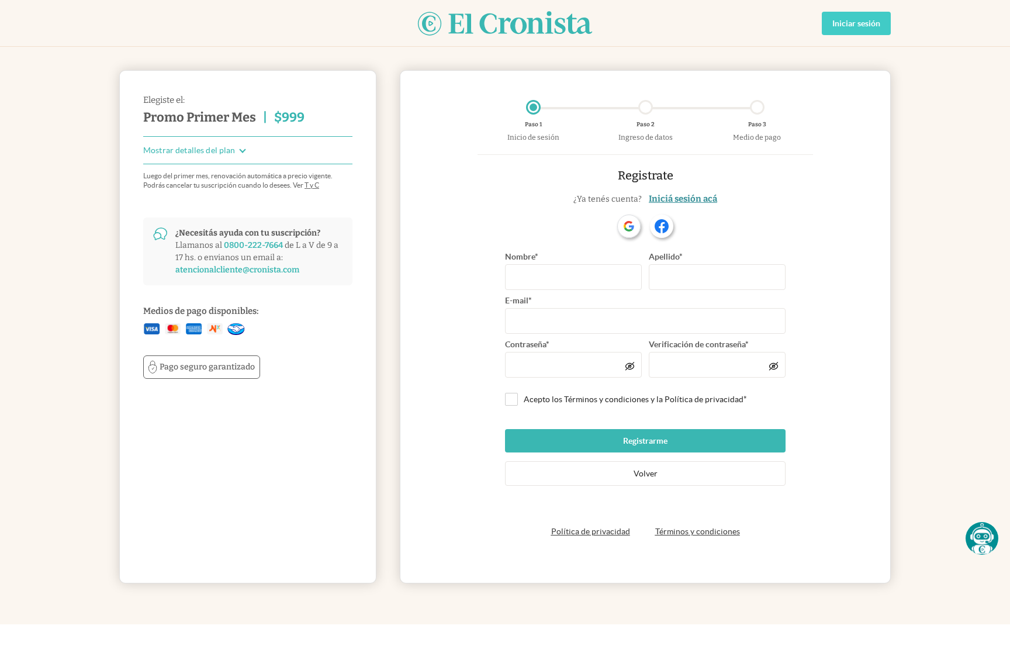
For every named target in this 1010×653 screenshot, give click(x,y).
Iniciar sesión (856, 23)
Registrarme (645, 440)
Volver (646, 473)
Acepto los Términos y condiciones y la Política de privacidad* (635, 399)
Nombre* (521, 256)
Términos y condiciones (697, 531)
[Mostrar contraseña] (630, 366)
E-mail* (518, 300)
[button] (982, 538)
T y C (312, 185)
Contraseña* (527, 344)
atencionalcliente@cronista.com (237, 270)
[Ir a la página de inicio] (505, 23)
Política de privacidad (590, 531)
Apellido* (666, 256)
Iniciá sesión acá (683, 199)
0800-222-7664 (253, 245)
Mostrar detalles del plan (189, 150)
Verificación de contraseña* (699, 344)
